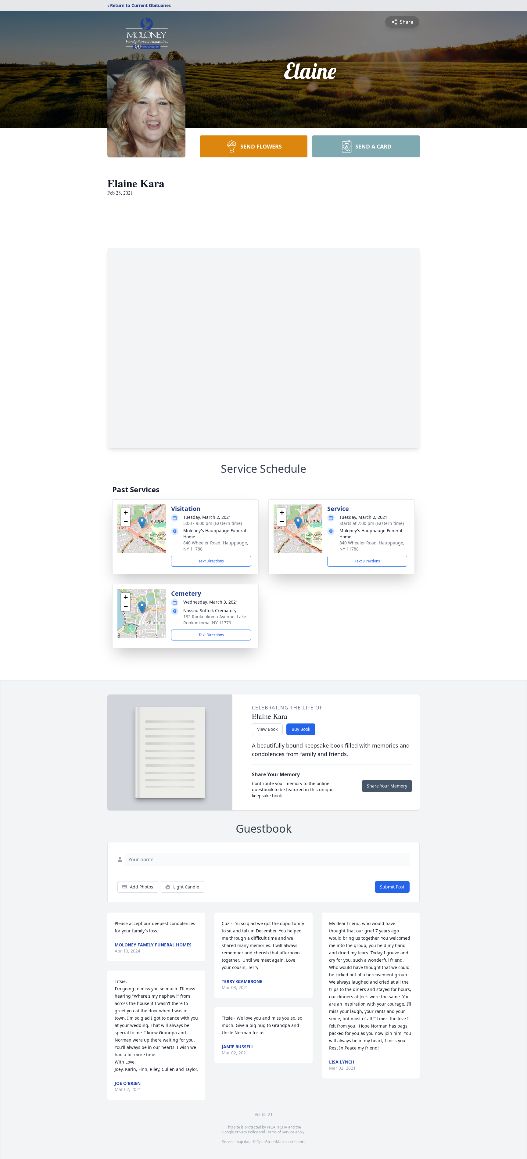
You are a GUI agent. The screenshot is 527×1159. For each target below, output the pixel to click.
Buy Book (301, 729)
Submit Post (392, 887)
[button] (142, 522)
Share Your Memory (387, 786)
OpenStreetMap (270, 1141)
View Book (267, 729)
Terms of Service (280, 1132)
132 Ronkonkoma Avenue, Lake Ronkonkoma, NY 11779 (214, 620)
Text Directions (211, 561)
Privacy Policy (246, 1132)
